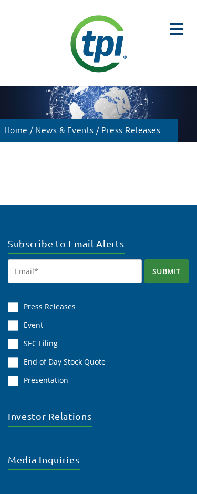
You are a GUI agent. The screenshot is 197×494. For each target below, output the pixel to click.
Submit (166, 271)
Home (16, 129)
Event (33, 325)
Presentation (46, 380)
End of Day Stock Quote (65, 362)
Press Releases (130, 129)
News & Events (64, 129)
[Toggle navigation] (176, 29)
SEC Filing (41, 343)
